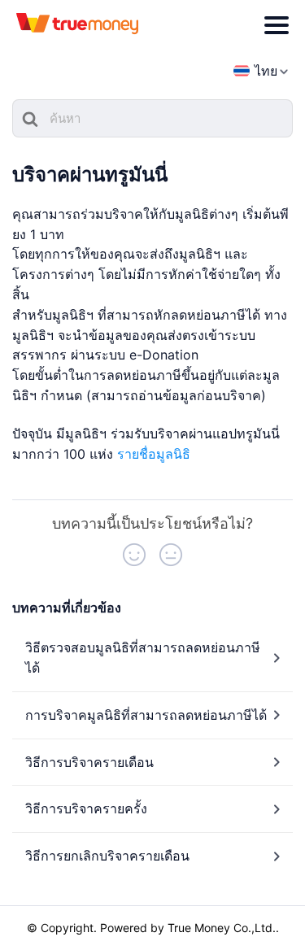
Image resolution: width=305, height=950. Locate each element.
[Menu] (276, 25)
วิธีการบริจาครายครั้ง (86, 808)
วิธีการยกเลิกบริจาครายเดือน (107, 856)
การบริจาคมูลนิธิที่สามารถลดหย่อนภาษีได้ (146, 715)
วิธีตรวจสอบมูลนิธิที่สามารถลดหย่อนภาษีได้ (142, 657)
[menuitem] (255, 71)
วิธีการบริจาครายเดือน (89, 762)
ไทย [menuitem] (266, 71)
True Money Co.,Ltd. (222, 928)
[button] (134, 555)
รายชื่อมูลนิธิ (153, 454)
